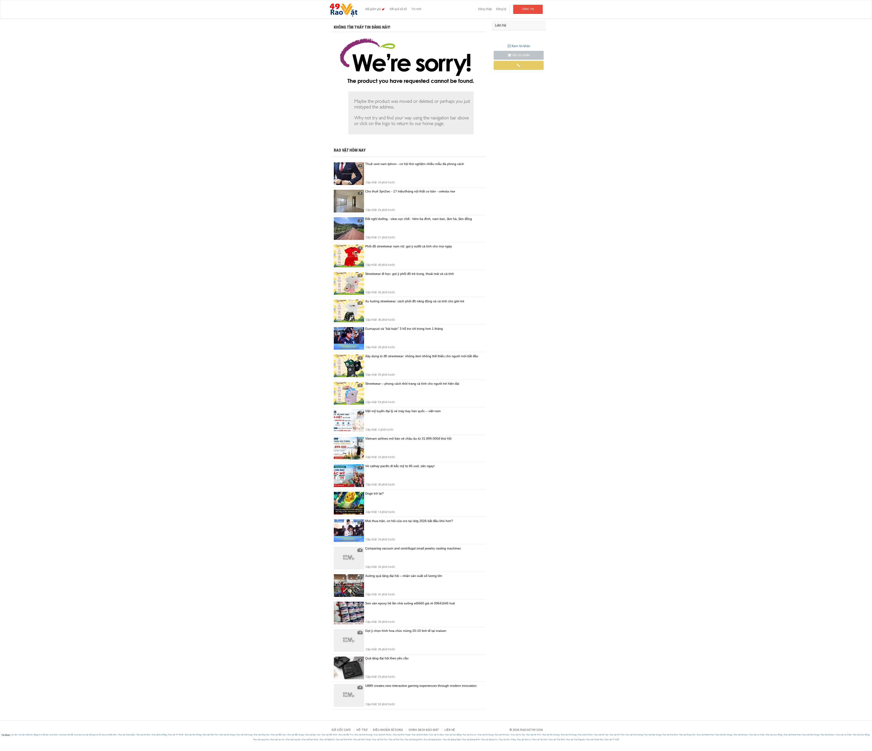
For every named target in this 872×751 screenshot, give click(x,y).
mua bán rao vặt (81, 735)
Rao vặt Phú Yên (396, 740)
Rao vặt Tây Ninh (540, 740)
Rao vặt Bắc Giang (295, 735)
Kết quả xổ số (398, 9)
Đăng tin (528, 9)
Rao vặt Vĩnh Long (244, 735)
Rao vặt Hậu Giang (652, 735)
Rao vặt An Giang (227, 735)
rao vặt (14, 735)
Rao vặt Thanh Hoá (595, 740)
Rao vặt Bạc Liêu (313, 735)
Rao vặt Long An (293, 740)
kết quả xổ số (95, 735)
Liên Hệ (450, 729)
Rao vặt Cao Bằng (453, 735)
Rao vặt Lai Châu (757, 735)
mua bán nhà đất (66, 735)
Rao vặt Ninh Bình (344, 740)
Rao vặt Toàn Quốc (127, 735)
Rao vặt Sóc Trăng (507, 740)
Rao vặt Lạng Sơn (261, 740)
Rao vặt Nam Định (310, 740)
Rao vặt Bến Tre (346, 735)
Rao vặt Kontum (740, 735)
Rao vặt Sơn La (524, 740)
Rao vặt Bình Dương (363, 735)
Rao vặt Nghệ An (327, 740)
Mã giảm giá (373, 9)
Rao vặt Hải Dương (551, 735)
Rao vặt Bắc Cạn (278, 735)
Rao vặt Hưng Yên (687, 735)
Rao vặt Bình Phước (383, 735)
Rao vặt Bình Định (420, 735)
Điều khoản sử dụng (388, 729)
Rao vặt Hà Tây (518, 735)
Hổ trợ (362, 729)
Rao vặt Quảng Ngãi (452, 740)
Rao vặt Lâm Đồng (774, 735)
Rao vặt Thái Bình (557, 740)
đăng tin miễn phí (41, 735)
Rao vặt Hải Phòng (193, 735)
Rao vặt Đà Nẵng (159, 735)
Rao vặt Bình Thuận (402, 735)
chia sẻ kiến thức (109, 735)
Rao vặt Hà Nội (143, 735)
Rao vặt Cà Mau (436, 735)
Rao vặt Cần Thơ (210, 735)
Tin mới (416, 9)
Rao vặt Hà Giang (485, 735)
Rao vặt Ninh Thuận (362, 740)
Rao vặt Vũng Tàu (261, 735)
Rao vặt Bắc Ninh (329, 735)
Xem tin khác (520, 46)
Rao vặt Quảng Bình (413, 740)
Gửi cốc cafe (341, 729)
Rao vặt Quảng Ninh (471, 740)
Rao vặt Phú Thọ (380, 740)
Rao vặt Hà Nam (502, 735)
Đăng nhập (485, 9)
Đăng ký (501, 9)
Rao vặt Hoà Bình (670, 735)
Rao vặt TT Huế (611, 740)
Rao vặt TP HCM (176, 735)
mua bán (53, 735)
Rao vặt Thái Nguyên (575, 740)
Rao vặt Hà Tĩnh (533, 735)
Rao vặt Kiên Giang (724, 735)
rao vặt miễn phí (26, 735)
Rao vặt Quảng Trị (489, 740)
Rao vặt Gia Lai (469, 735)
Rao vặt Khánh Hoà (705, 735)
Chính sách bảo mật (424, 729)
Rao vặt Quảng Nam (432, 740)
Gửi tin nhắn (521, 55)
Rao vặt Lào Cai (277, 740)
